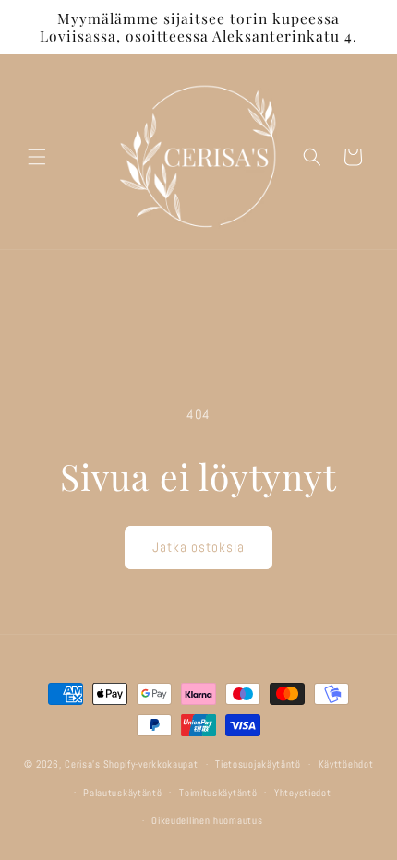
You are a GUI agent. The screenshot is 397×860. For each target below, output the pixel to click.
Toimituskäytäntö (218, 792)
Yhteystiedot (302, 792)
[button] (37, 157)
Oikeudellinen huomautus (206, 820)
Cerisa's (83, 764)
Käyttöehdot (346, 764)
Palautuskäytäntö (122, 792)
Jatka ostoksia (198, 546)
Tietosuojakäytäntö (258, 764)
